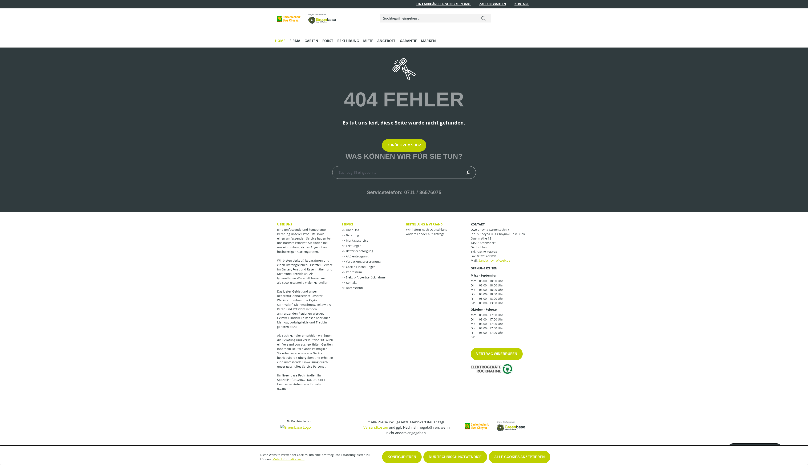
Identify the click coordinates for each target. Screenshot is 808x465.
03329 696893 (487, 252)
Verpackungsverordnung (363, 262)
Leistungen (353, 246)
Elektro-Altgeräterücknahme (365, 277)
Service (348, 224)
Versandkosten (375, 427)
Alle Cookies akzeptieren (519, 457)
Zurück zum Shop (404, 145)
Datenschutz (354, 288)
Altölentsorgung (356, 256)
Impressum (353, 272)
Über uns (284, 224)
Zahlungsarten (492, 4)
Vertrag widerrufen (496, 354)
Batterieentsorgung (359, 251)
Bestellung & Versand (424, 224)
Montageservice (356, 240)
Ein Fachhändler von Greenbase (443, 4)
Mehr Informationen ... (288, 459)
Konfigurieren (402, 457)
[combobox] (428, 18)
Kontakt (521, 4)
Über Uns (352, 230)
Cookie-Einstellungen (360, 267)
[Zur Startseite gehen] (306, 17)
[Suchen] (483, 18)
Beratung (352, 235)
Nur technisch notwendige (455, 457)
